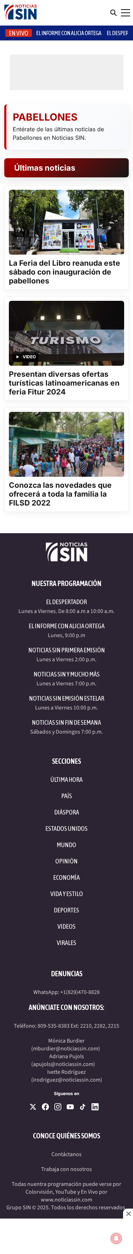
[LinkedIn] (95, 1106)
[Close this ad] (128, 1214)
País (66, 796)
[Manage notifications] (116, 1238)
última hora (66, 779)
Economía (66, 877)
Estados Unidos (66, 828)
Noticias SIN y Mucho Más (67, 674)
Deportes (66, 910)
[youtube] (70, 1106)
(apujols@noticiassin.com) (63, 1064)
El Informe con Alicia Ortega (67, 626)
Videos (66, 926)
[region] (66, 1236)
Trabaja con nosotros (66, 1169)
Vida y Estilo (66, 893)
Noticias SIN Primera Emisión (66, 650)
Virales (66, 942)
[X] (33, 1106)
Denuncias (66, 973)
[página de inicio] (20, 13)
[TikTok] (82, 1106)
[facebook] (45, 1106)
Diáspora (66, 812)
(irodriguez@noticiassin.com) (66, 1080)
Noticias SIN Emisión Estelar (66, 698)
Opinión (66, 861)
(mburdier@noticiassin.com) (65, 1049)
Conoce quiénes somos (66, 1136)
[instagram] (57, 1106)
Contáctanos (66, 1154)
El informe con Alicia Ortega (68, 33)
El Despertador (66, 602)
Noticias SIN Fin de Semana (66, 722)
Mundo (66, 845)
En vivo (18, 33)
